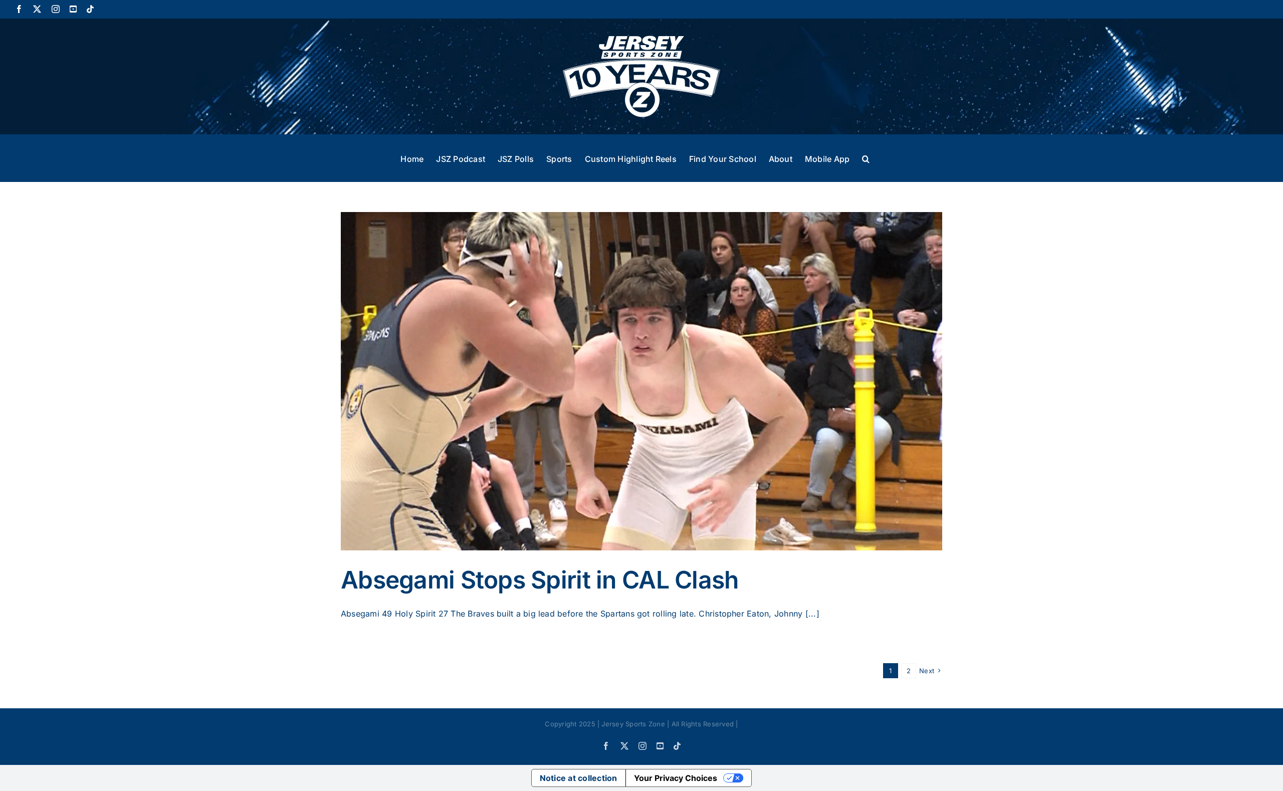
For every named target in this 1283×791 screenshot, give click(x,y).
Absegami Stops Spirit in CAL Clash (540, 580)
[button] (866, 157)
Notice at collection (578, 778)
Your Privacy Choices (675, 778)
